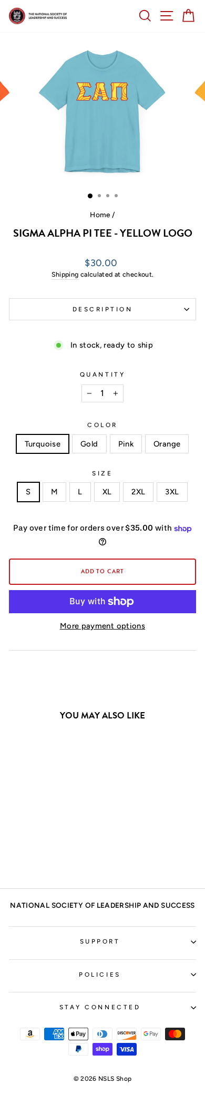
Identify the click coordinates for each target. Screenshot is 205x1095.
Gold (89, 444)
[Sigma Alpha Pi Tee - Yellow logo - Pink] (51, 852)
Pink (126, 444)
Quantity (102, 374)
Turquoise (42, 444)
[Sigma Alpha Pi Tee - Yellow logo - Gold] (39, 852)
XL (107, 491)
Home (100, 214)
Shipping (65, 274)
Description (103, 309)
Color (102, 425)
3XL (172, 491)
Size (102, 473)
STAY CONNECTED (99, 1007)
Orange (166, 444)
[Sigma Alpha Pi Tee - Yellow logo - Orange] (63, 852)
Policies (99, 974)
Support (100, 941)
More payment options (102, 626)
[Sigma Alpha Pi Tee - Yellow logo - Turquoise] (26, 852)
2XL (138, 491)
